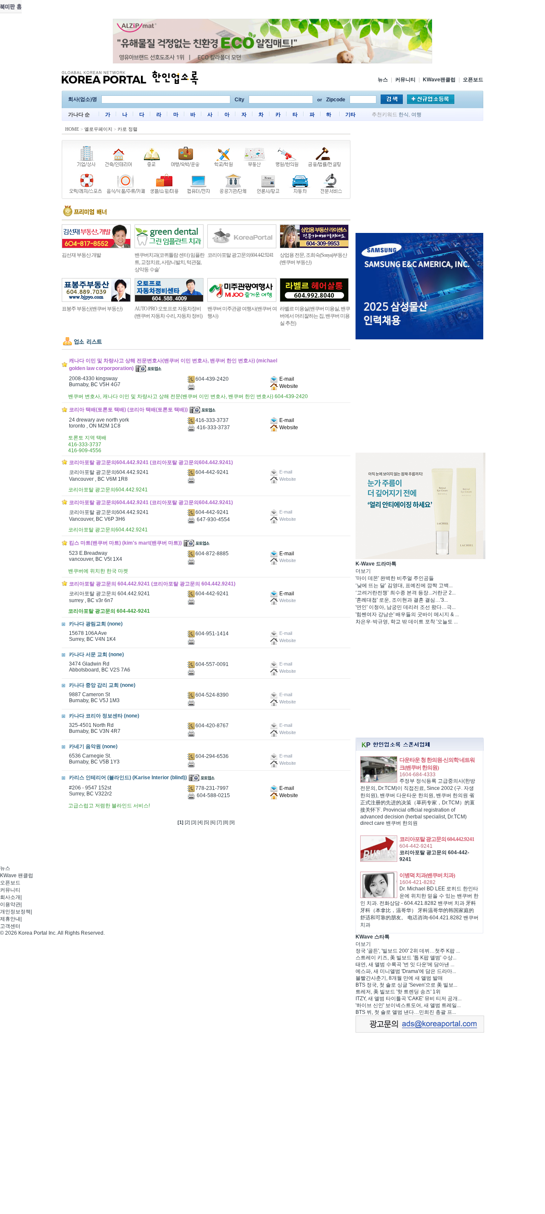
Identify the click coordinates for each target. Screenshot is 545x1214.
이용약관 (10, 904)
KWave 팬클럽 (16, 875)
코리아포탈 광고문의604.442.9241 (240, 255)
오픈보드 (473, 80)
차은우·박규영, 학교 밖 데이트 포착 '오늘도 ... (407, 622)
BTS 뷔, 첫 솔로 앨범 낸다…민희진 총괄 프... (406, 1012)
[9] (232, 822)
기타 (350, 115)
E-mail (286, 379)
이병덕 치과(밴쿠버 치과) (427, 875)
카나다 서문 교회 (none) (96, 654)
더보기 (363, 571)
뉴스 (383, 80)
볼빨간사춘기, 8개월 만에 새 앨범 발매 (399, 978)
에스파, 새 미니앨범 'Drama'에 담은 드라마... (406, 971)
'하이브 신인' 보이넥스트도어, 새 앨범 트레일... (408, 1005)
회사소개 (10, 897)
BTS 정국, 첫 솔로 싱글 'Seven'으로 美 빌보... (406, 985)
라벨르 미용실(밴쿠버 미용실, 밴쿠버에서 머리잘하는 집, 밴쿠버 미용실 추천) (315, 316)
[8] (225, 822)
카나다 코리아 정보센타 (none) (104, 716)
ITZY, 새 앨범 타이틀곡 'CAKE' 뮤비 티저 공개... (409, 999)
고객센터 (10, 926)
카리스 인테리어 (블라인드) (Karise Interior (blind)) (128, 778)
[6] (212, 822)
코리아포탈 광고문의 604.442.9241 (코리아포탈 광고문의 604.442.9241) (152, 584)
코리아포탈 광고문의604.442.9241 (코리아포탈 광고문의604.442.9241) (151, 462)
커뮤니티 (405, 80)
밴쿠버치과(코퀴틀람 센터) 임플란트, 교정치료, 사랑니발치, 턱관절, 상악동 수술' (169, 262)
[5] (206, 822)
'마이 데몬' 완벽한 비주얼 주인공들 (395, 578)
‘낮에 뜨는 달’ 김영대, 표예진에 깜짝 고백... (404, 585)
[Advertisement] (419, 178)
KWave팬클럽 (439, 80)
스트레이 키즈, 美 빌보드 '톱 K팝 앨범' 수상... (406, 958)
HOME (72, 129)
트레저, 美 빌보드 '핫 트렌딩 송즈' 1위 (398, 992)
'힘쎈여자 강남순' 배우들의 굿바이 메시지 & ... (407, 614)
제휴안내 (10, 919)
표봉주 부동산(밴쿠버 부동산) (92, 309)
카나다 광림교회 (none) (96, 624)
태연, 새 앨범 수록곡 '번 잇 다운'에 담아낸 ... (405, 964)
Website (288, 386)
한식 (404, 115)
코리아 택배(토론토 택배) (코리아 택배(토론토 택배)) (128, 410)
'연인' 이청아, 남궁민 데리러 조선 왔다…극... (406, 607)
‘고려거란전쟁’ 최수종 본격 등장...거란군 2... (406, 593)
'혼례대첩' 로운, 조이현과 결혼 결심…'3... (402, 600)
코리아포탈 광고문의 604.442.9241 (436, 839)
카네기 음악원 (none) (93, 746)
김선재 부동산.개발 (81, 255)
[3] (193, 822)
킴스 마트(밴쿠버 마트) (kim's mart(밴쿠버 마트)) (125, 543)
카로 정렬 (128, 129)
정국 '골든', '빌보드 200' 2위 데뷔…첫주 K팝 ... (408, 951)
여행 (416, 115)
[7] (219, 822)
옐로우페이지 (98, 129)
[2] (187, 822)
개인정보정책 (15, 912)
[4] (200, 822)
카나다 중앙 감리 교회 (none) (102, 685)
